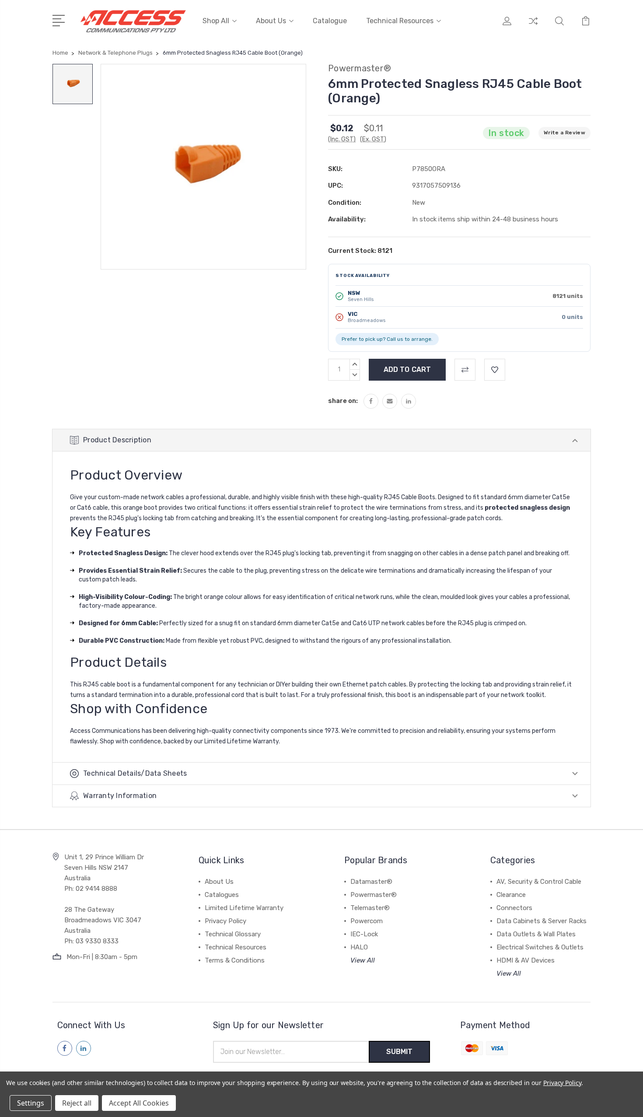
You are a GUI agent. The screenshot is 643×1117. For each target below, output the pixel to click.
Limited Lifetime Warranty (244, 908)
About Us (271, 21)
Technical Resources (399, 21)
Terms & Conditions (235, 960)
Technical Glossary (233, 934)
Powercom (366, 921)
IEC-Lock (364, 934)
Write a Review (564, 133)
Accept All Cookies (139, 1103)
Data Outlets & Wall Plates (536, 934)
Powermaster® (373, 895)
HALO (359, 947)
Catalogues (222, 895)
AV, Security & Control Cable (538, 882)
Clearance (511, 895)
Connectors (514, 908)
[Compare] (533, 26)
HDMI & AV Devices (525, 960)
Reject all (76, 1103)
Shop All (216, 21)
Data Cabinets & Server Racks (541, 921)
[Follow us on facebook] (64, 1048)
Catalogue (330, 21)
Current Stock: (360, 251)
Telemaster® (370, 908)
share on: (343, 401)
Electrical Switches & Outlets (540, 947)
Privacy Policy (225, 921)
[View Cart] (586, 26)
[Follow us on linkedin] (83, 1048)
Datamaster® (371, 882)
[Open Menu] (60, 19)
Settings (30, 1103)
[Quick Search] (559, 26)
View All (362, 960)
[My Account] (507, 26)
